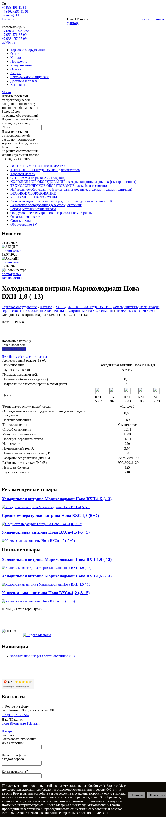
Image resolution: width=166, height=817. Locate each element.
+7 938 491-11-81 (14, 7)
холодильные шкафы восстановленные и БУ (43, 656)
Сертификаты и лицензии (29, 77)
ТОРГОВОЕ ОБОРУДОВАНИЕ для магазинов (45, 170)
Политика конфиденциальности (25, 616)
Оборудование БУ (23, 224)
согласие (75, 785)
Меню (6, 92)
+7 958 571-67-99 (14, 34)
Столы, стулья (20, 220)
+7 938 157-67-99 (14, 38)
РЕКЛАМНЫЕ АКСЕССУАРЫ (33, 197)
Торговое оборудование (27, 50)
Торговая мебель (22, 174)
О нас (14, 53)
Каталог (16, 57)
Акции (15, 73)
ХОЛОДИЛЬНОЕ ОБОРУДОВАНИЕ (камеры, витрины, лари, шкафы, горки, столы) (73, 182)
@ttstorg (73, 23)
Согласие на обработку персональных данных (36, 623)
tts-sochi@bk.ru (12, 15)
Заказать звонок (152, 19)
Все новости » (12, 278)
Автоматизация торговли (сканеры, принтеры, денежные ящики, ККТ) (62, 201)
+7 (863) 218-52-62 (15, 31)
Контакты (17, 85)
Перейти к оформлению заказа (24, 356)
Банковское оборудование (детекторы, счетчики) (46, 205)
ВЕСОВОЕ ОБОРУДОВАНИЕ (33, 193)
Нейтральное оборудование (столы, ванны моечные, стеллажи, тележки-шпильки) (71, 189)
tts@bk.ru (8, 42)
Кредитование (21, 65)
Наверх (7, 731)
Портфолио (18, 61)
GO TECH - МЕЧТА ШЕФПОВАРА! (37, 166)
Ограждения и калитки (27, 216)
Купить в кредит (14, 349)
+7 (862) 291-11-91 (15, 11)
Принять (137, 795)
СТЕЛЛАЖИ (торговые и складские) (37, 178)
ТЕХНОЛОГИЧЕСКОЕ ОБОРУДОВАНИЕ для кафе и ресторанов (59, 185)
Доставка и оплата (24, 81)
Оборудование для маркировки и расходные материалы (51, 213)
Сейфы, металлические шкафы (33, 209)
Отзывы (16, 69)
